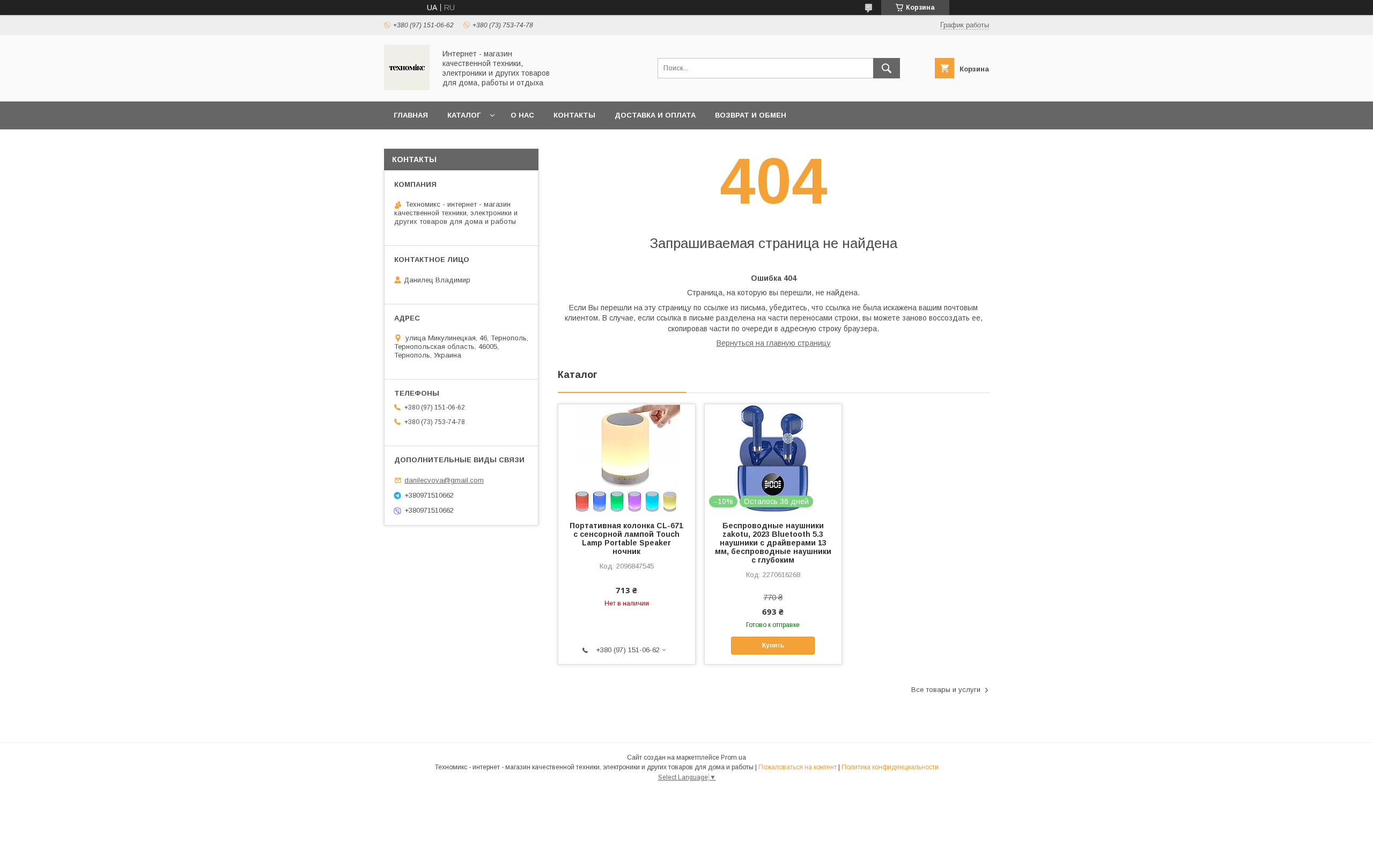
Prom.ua (733, 757)
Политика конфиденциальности (890, 767)
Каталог (464, 115)
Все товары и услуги (945, 690)
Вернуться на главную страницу (774, 343)
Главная (411, 115)
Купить (773, 645)
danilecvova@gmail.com (444, 480)
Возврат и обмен (750, 115)
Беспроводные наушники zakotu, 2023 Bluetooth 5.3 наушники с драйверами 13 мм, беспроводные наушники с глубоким (773, 542)
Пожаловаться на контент (797, 767)
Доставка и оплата (655, 115)
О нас (522, 115)
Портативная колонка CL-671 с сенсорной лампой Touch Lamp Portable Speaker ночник (626, 538)
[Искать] (886, 68)
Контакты (574, 115)
